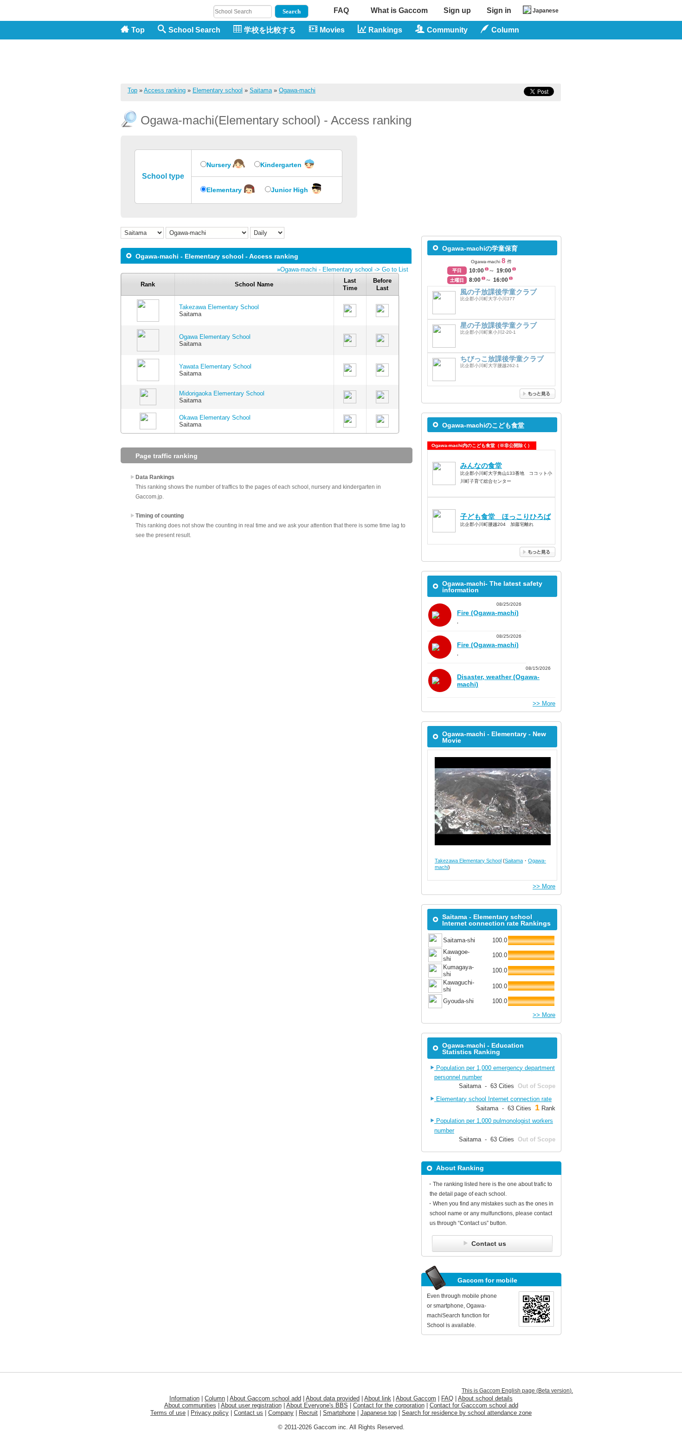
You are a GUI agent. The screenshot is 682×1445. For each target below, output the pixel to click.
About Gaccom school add (265, 1398)
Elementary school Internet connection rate (493, 1098)
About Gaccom (416, 1398)
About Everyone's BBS (317, 1405)
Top (138, 30)
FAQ (341, 10)
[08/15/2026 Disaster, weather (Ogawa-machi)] (491, 692)
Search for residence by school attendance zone (467, 1412)
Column (215, 1398)
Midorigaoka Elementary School (221, 393)
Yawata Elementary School (215, 366)
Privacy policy (210, 1412)
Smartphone (339, 1412)
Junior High (289, 190)
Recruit (308, 1412)
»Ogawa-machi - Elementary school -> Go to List (342, 269)
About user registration (251, 1405)
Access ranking (165, 90)
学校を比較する (270, 30)
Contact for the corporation (389, 1405)
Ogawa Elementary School (215, 336)
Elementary (224, 190)
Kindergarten (281, 164)
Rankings (385, 30)
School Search (194, 30)
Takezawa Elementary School (219, 307)
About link (377, 1398)
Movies (332, 30)
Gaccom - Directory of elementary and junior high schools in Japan (169, 56)
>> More (544, 703)
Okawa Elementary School (215, 417)
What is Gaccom (399, 10)
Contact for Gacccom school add (474, 1405)
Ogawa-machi (297, 90)
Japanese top (378, 1412)
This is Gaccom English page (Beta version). (517, 1390)
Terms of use (168, 1412)
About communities (190, 1405)
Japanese (546, 10)
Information (184, 1398)
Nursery (218, 164)
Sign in (499, 10)
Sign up (457, 10)
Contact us (248, 1412)
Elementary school (218, 90)
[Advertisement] (392, 61)
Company (281, 1412)
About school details (485, 1398)
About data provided (333, 1398)
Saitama (261, 90)
